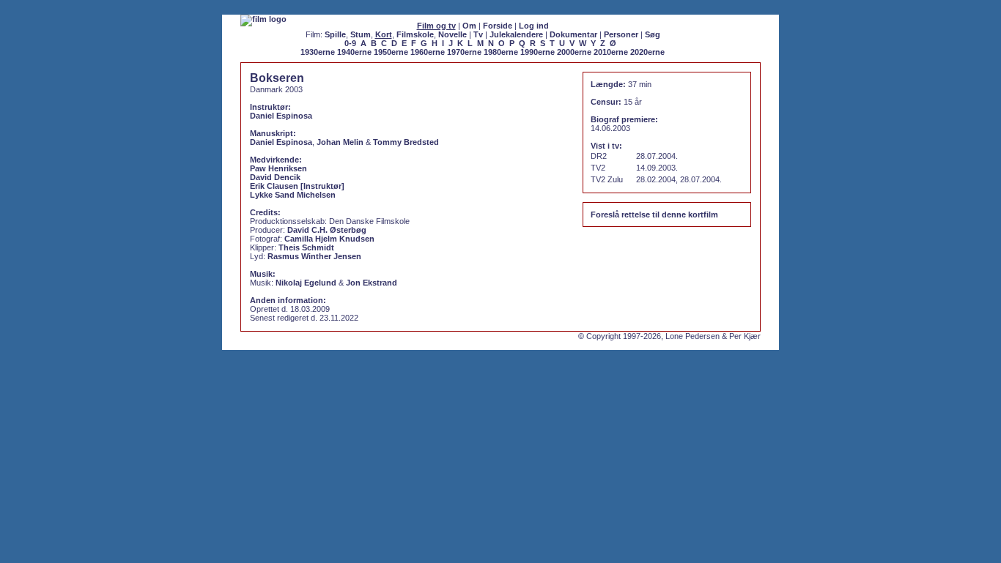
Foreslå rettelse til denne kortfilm (654, 214)
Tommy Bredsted (406, 142)
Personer (621, 34)
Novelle (452, 34)
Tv (478, 34)
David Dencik (275, 177)
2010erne (611, 52)
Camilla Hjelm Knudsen (329, 238)
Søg (652, 34)
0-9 (350, 43)
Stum (360, 34)
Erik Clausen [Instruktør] (297, 186)
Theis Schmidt (306, 247)
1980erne (501, 52)
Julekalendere (516, 34)
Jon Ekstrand (371, 282)
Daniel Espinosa (281, 115)
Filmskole (415, 34)
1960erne (427, 52)
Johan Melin (340, 142)
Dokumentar (573, 34)
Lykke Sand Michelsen (293, 194)
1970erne (464, 52)
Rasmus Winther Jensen (314, 256)
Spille (335, 34)
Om (469, 25)
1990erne (537, 52)
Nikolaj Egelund (306, 282)
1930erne (317, 52)
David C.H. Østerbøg (326, 229)
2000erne (574, 52)
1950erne (391, 52)
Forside (497, 25)
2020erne (647, 52)
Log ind (534, 25)
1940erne (354, 52)
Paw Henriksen (278, 168)
